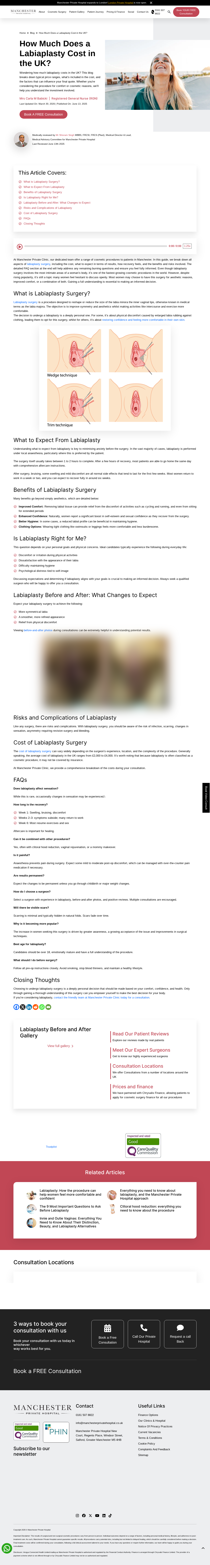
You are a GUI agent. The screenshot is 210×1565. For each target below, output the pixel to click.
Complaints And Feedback (154, 1449)
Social (131, 11)
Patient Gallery (76, 11)
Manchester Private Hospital (39, 1530)
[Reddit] (35, 1007)
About (42, 11)
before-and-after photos (38, 630)
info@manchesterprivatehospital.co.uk (99, 1423)
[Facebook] (16, 1007)
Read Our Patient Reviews (141, 1034)
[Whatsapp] (7, 1548)
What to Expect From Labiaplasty (44, 187)
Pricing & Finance (116, 11)
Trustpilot (51, 1146)
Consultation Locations (138, 1066)
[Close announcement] (151, 3)
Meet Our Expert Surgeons (141, 1050)
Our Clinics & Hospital (151, 1420)
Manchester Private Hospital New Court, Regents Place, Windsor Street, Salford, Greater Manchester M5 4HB (99, 1435)
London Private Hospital (121, 2)
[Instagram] (77, 1516)
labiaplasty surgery (38, 264)
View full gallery (59, 1046)
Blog (32, 33)
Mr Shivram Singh (65, 135)
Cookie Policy (146, 1443)
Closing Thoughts (34, 223)
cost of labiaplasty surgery (35, 751)
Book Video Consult (206, 797)
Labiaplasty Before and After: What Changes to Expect (57, 202)
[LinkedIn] (29, 1007)
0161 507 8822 (85, 1415)
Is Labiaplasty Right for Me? (41, 197)
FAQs (27, 218)
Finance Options (148, 1415)
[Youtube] (97, 1516)
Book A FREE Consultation (43, 114)
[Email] (48, 1007)
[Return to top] (203, 1548)
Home (23, 33)
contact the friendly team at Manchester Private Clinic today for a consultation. (102, 997)
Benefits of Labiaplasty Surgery (43, 192)
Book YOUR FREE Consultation (186, 12)
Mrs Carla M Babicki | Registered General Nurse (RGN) (59, 98)
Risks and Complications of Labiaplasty (48, 207)
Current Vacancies (149, 1432)
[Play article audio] (20, 246)
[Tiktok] (110, 1516)
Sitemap (143, 1455)
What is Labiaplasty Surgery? (42, 181)
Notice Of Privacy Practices (155, 1426)
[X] (23, 1007)
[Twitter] (90, 1516)
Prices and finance (133, 1086)
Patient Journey (95, 11)
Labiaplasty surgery (25, 302)
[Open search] (169, 12)
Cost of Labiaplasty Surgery (41, 213)
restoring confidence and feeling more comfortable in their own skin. (143, 319)
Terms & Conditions (150, 1437)
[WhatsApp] (42, 1007)
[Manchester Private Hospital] (42, 1409)
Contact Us (142, 11)
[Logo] (23, 11)
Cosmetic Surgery (57, 11)
